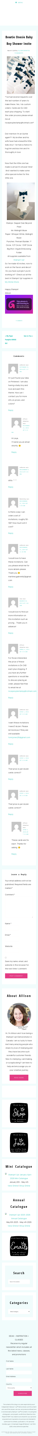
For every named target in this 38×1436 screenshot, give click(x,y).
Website (9, 946)
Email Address (11, 1376)
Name (8, 923)
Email (8, 935)
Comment (10, 894)
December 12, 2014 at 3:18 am (24, 503)
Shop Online (25, 1185)
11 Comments (19, 53)
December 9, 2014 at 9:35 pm (24, 472)
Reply (10, 410)
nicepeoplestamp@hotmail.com (22, 691)
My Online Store (12, 282)
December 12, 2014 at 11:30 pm (24, 549)
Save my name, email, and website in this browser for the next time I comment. (17, 965)
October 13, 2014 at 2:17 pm (24, 369)
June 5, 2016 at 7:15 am (25, 832)
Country (9, 1384)
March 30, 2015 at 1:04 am (24, 603)
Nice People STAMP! (19, 15)
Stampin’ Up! (19, 260)
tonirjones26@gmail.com (19, 737)
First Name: (10, 1361)
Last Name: (10, 1369)
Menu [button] (20, 2)
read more (19, 1078)
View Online (13, 1185)
